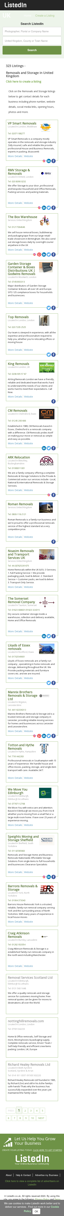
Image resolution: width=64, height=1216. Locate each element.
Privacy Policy (42, 1199)
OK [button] (36, 1211)
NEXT (41, 1118)
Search (32, 50)
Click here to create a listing (23, 81)
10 (32, 1118)
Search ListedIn (32, 24)
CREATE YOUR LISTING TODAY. (32, 1150)
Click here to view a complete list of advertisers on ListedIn (32, 1182)
